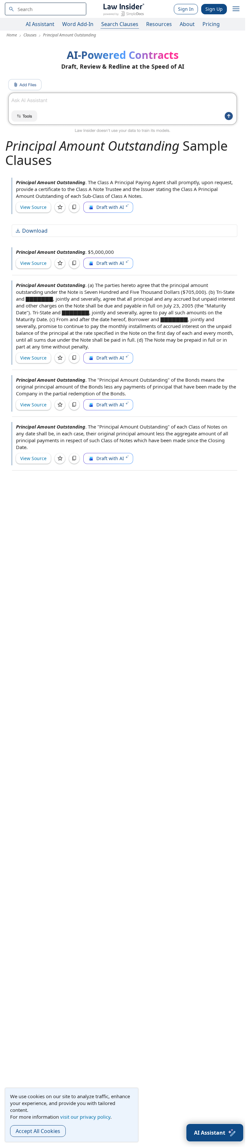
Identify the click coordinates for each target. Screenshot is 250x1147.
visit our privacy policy (85, 1116)
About (187, 24)
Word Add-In (77, 24)
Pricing (211, 24)
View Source (33, 207)
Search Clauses (119, 24)
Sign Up (214, 9)
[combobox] (45, 9)
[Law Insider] (123, 9)
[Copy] (74, 207)
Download (35, 230)
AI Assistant (40, 24)
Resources (159, 24)
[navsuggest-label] (45, 9)
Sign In (186, 9)
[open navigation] (236, 9)
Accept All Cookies (38, 1131)
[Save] (60, 207)
